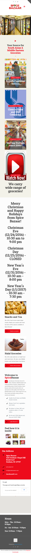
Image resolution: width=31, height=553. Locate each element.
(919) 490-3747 (9, 467)
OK (24, 489)
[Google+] (15, 1)
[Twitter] (18, 1)
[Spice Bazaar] (15, 6)
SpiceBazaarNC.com (11, 474)
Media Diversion (18, 544)
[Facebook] (13, 1)
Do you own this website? (10, 490)
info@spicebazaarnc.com (12, 470)
